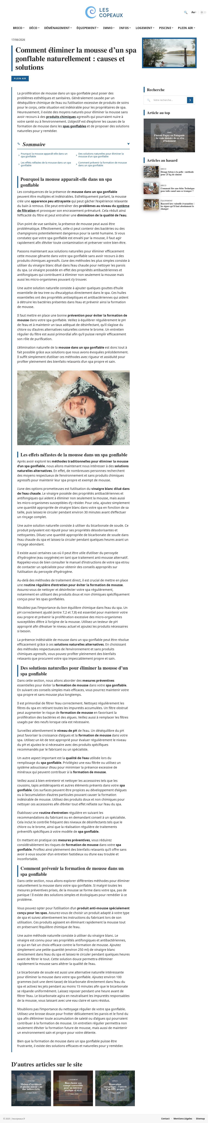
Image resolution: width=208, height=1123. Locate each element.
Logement (73, 1080)
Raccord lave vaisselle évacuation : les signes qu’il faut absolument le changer (177, 206)
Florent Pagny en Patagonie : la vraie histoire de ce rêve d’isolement (169, 138)
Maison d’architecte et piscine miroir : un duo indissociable (31, 1086)
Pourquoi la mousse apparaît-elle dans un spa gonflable (44, 155)
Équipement (167, 201)
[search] (185, 12)
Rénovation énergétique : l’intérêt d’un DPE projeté (115, 1086)
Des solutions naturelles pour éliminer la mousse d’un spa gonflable (101, 155)
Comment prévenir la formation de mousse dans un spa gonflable (102, 164)
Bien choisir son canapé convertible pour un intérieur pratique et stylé (73, 1086)
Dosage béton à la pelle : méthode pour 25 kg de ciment (177, 173)
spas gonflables (74, 126)
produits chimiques (61, 117)
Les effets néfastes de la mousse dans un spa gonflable (46, 164)
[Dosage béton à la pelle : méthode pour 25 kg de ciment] (151, 172)
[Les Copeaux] (104, 12)
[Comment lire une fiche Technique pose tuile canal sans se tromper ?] (151, 188)
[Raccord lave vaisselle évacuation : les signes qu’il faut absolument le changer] (151, 205)
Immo (169, 132)
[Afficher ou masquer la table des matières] (88, 144)
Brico (115, 1081)
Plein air (20, 78)
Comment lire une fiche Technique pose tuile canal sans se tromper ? (178, 190)
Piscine (31, 1081)
